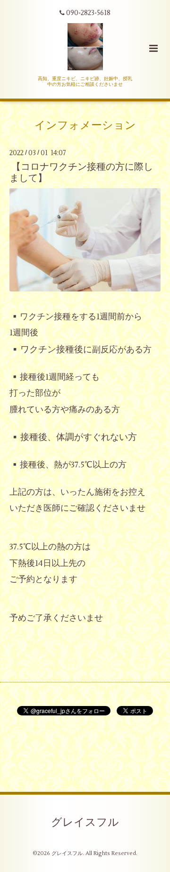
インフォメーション (85, 125)
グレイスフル (85, 822)
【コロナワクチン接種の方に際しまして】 (81, 172)
